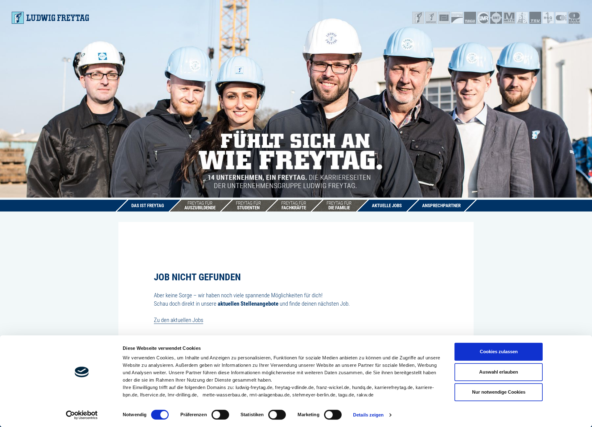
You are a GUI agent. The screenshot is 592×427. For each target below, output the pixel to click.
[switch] (220, 415)
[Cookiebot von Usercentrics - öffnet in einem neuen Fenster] (82, 415)
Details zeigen (368, 414)
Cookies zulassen (499, 351)
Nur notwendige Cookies (498, 392)
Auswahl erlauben (498, 372)
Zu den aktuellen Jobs (178, 320)
